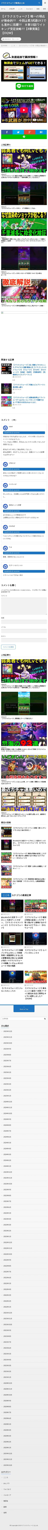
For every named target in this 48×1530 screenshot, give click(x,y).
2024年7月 (7, 1131)
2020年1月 (7, 1447)
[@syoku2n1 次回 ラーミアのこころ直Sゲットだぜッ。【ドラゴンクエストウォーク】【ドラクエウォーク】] (6, 845)
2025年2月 (7, 1090)
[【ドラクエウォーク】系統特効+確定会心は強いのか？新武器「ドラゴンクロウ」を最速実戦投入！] (6, 883)
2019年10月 (7, 1465)
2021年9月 (7, 1330)
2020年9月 (7, 1401)
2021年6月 (7, 1348)
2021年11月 (7, 1318)
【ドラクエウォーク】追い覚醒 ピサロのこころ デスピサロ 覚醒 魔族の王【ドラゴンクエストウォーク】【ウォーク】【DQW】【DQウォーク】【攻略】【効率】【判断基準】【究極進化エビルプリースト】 (29, 370)
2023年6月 (7, 1207)
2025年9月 (7, 1049)
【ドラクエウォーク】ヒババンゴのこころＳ (35, 951)
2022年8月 (7, 1266)
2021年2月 (7, 1371)
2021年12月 (7, 1313)
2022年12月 (7, 1242)
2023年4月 (7, 1219)
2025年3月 (7, 1084)
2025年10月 (7, 1043)
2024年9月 (7, 1119)
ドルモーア (7, 1495)
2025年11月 (7, 1037)
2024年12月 (7, 1102)
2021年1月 (7, 1377)
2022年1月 (7, 1307)
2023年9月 (7, 1189)
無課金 (5, 1501)
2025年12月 (7, 1031)
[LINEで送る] (24, 136)
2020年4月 (7, 1430)
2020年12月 (7, 1383)
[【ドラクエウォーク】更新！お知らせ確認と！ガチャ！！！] (6, 870)
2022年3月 (7, 1295)
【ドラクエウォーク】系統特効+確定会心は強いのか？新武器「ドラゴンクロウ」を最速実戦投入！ (29, 881)
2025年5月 (7, 1072)
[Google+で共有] (29, 132)
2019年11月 (7, 1459)
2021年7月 (7, 1342)
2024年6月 (7, 1137)
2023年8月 (7, 1195)
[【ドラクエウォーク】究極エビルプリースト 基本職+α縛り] (6, 388)
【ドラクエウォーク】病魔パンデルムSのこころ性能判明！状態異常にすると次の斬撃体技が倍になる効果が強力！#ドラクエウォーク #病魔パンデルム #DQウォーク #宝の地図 (12, 958)
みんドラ (6, 1483)
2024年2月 (7, 1160)
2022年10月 (7, 1254)
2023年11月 (7, 1178)
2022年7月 (7, 1272)
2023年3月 (7, 1225)
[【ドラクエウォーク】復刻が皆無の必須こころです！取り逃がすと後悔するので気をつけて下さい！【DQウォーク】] (6, 857)
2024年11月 (7, 1107)
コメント (4, 595)
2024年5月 (7, 1143)
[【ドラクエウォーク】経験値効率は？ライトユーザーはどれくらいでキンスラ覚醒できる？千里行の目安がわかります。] (6, 401)
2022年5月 (7, 1283)
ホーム (3, 9)
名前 (2, 618)
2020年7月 (7, 1412)
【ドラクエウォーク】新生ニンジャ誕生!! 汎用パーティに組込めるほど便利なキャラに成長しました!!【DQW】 (35, 993)
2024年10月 (7, 1113)
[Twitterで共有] (18, 132)
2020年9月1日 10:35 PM (11, 433)
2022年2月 (7, 1301)
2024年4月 (7, 1149)
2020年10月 (7, 1395)
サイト (3, 636)
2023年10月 (7, 1184)
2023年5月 (7, 1213)
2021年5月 (7, 1354)
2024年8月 (7, 1125)
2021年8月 (7, 1336)
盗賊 (38, 9)
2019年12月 (7, 1453)
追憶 (44, 9)
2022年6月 (7, 1278)
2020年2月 (7, 1442)
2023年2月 (7, 1231)
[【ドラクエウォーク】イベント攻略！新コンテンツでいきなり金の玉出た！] (6, 832)
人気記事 (12, 9)
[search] (45, 1018)
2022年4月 (7, 1289)
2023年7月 (7, 1201)
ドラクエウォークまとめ (30, 1525)
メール (3, 627)
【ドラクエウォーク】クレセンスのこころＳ (12, 989)
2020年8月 (7, 1407)
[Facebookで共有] (7, 132)
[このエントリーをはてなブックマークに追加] (41, 132)
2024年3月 (7, 1154)
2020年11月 (7, 1389)
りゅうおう (29, 9)
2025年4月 (7, 1078)
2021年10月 (7, 1324)
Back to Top (24, 1009)
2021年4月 (7, 1360)
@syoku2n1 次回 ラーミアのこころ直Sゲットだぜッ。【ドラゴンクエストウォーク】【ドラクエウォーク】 (29, 843)
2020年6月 (7, 1418)
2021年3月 (7, 1365)
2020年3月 (7, 1436)
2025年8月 (7, 1055)
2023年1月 (7, 1236)
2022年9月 (7, 1260)
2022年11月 (7, 1248)
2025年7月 (7, 1060)
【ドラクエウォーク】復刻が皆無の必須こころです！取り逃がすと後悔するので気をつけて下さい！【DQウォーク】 (29, 855)
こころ (20, 9)
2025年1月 (7, 1096)
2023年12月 (7, 1172)
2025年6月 (7, 1066)
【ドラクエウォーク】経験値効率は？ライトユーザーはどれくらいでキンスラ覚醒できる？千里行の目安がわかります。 (29, 399)
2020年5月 (7, 1424)
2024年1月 (7, 1166)
